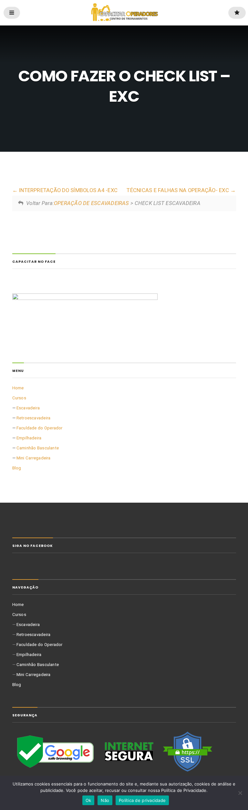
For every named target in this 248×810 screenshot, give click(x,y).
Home (18, 387)
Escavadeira (28, 407)
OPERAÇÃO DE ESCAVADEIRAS (91, 203)
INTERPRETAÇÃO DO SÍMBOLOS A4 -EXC (68, 190)
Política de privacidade (142, 800)
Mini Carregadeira (33, 458)
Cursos (19, 397)
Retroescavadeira (33, 417)
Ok (88, 800)
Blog (16, 468)
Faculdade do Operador (39, 428)
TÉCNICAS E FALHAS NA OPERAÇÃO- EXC (178, 190)
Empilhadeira (29, 438)
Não (105, 800)
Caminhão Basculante (37, 448)
